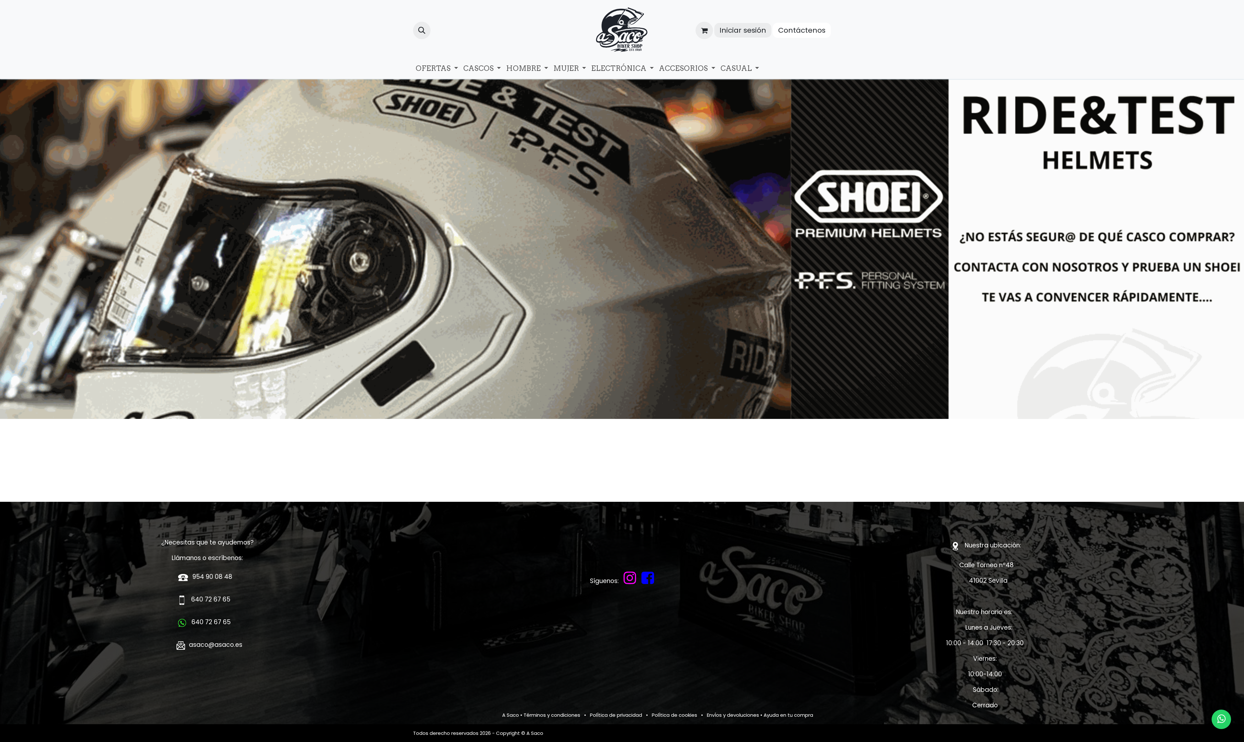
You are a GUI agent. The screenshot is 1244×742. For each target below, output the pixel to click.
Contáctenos (801, 30)
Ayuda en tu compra (788, 688)
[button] (422, 30)
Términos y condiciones (552, 688)
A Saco (510, 688)
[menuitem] (437, 68)
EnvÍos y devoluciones (733, 688)
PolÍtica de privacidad (616, 688)
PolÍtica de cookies (674, 688)
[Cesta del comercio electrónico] (704, 30)
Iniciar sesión (743, 30)
